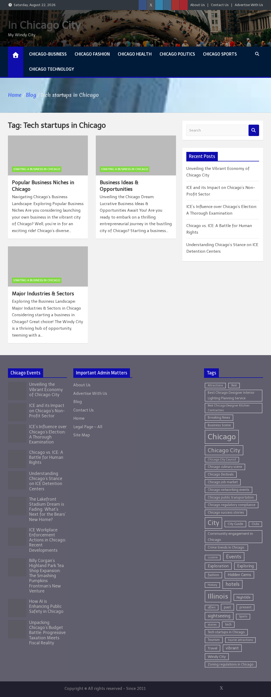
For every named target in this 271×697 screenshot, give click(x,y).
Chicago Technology (51, 69)
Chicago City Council (222, 459)
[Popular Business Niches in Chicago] (48, 155)
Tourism (214, 640)
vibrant (232, 648)
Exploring (245, 566)
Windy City (217, 656)
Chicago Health (135, 54)
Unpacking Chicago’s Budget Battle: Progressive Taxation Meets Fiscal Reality (47, 632)
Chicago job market (223, 482)
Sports (243, 616)
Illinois (218, 596)
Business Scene (219, 425)
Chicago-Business (48, 54)
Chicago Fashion (92, 54)
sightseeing (219, 615)
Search (254, 130)
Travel (212, 648)
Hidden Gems (239, 574)
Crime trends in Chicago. (226, 547)
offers (211, 607)
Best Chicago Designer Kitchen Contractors (229, 408)
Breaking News (219, 417)
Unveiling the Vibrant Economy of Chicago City (46, 389)
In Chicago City (44, 25)
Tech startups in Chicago (226, 632)
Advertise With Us (249, 5)
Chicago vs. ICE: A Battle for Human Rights (46, 457)
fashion (213, 575)
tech (228, 624)
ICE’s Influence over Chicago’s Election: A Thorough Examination (48, 434)
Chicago (222, 436)
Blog (77, 401)
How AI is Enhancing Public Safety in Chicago (46, 606)
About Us (197, 5)
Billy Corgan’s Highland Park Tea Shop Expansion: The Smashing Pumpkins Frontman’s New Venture (46, 576)
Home (78, 418)
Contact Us (220, 5)
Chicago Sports (220, 54)
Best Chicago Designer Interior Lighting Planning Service (231, 395)
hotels (232, 584)
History (212, 585)
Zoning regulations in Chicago (231, 664)
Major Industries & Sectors (43, 294)
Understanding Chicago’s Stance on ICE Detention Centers (45, 481)
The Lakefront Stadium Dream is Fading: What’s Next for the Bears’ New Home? (47, 509)
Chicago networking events (228, 490)
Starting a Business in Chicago (36, 169)
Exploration (218, 566)
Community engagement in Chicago (230, 536)
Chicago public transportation (231, 497)
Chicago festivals (221, 474)
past (227, 607)
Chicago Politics (177, 54)
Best (234, 385)
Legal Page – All (87, 426)
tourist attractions (240, 640)
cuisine (213, 557)
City (213, 523)
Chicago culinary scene (225, 467)
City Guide (235, 524)
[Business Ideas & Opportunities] (136, 155)
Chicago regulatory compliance (231, 505)
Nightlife (243, 597)
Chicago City (224, 450)
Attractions (215, 385)
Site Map (81, 435)
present (245, 607)
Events (233, 557)
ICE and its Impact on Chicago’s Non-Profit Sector (47, 410)
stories (212, 624)
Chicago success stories (226, 512)
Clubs (255, 524)
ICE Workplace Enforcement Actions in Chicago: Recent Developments (47, 540)
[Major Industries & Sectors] (48, 266)
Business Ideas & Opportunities (119, 185)
